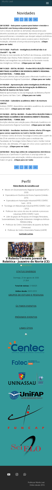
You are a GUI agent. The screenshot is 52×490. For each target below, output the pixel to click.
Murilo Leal (7, 1)
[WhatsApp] (24, 474)
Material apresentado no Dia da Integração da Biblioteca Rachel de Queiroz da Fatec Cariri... (25, 90)
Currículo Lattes (26, 234)
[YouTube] (8, 474)
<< (17, 19)
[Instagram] (17, 474)
